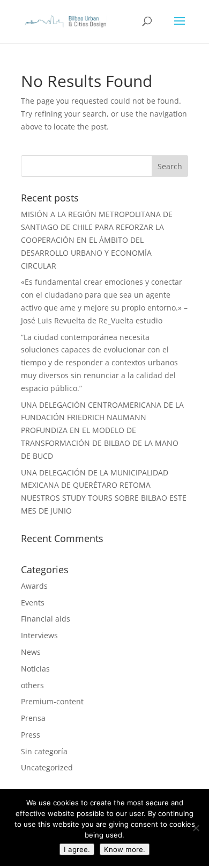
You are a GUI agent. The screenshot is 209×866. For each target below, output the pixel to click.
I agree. (77, 849)
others (32, 685)
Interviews (39, 635)
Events (32, 602)
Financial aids (45, 619)
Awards (34, 586)
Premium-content (52, 701)
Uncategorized (47, 767)
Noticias (35, 668)
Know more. (124, 849)
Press (30, 735)
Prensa (33, 718)
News (31, 652)
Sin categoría (44, 751)
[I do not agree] (195, 827)
